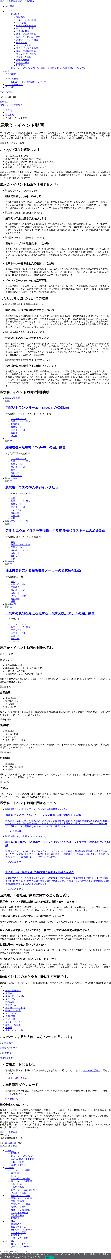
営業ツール (16, 427)
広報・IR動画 (22, 62)
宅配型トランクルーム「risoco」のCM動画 (37, 407)
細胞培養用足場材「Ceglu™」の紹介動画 (35, 447)
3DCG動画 (21, 23)
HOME (8, 110)
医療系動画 (21, 42)
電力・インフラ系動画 (27, 48)
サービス (9, 11)
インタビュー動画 (25, 28)
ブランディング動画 (26, 54)
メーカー (15, 515)
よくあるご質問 (91, 1070)
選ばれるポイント (78, 68)
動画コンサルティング (21, 68)
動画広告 (20, 65)
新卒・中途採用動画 (26, 51)
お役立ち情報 (11, 79)
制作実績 (9, 6)
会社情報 (9, 87)
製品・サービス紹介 (20, 421)
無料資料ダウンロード (37, 82)
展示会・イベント (19, 430)
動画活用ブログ (18, 1235)
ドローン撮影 (63, 68)
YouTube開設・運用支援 (44, 68)
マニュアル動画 (23, 45)
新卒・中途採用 (13, 1025)
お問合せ (18, 105)
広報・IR (15, 553)
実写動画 (20, 17)
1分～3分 (15, 473)
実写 (13, 498)
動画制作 (15, 14)
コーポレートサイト (20, 1244)
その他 (14, 435)
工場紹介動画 (22, 31)
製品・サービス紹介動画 (28, 37)
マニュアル (16, 630)
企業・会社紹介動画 (26, 25)
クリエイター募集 (14, 84)
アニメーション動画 (26, 20)
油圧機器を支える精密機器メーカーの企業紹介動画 (43, 570)
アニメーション (18, 418)
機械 (13, 601)
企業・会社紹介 (18, 584)
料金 (7, 71)
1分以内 (14, 433)
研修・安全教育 (13, 1010)
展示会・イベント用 (15, 1007)
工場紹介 (15, 587)
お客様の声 (10, 74)
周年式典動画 (22, 59)
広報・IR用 (10, 1019)
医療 (13, 470)
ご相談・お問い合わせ (16, 1078)
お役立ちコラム (18, 82)
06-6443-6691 (11, 1143)
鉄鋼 (13, 518)
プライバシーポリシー (21, 1247)
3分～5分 (15, 598)
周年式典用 (10, 1016)
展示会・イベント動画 (27, 40)
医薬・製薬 (16, 475)
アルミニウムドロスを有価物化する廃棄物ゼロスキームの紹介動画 (55, 530)
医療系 (8, 1027)
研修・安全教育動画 (26, 34)
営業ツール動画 (23, 57)
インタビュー (17, 510)
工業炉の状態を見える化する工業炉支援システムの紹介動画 (50, 613)
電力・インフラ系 (14, 1030)
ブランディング (18, 596)
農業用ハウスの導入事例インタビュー (33, 487)
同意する (49, 1257)
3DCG (14, 1176)
